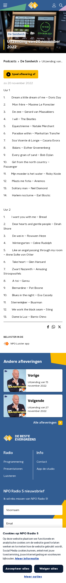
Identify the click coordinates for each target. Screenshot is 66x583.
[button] (5, 5)
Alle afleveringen (44, 422)
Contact (42, 461)
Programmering (14, 461)
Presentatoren (13, 468)
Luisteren (10, 476)
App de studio (46, 468)
